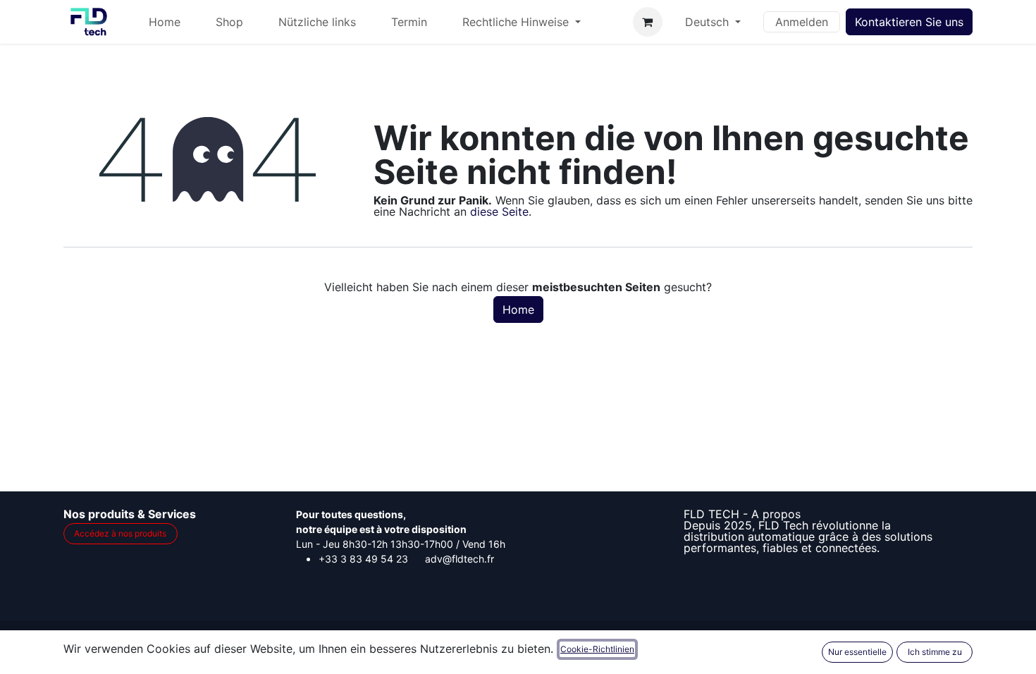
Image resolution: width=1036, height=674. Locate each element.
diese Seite (499, 211)
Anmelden (801, 22)
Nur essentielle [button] (857, 652)
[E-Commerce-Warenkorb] (647, 22)
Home (518, 309)
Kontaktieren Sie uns (909, 22)
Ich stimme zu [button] (935, 652)
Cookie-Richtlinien (597, 649)
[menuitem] (164, 22)
